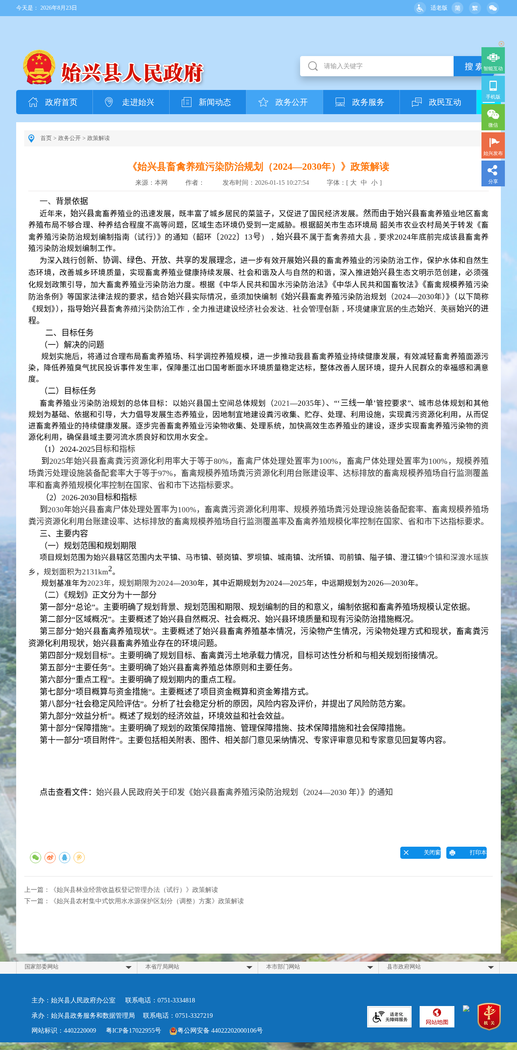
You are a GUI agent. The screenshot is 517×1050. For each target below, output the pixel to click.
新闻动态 (215, 102)
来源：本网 (151, 182)
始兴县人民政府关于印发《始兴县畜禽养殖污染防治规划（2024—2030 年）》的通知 (244, 792)
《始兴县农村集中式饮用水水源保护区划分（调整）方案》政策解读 (147, 901)
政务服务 (368, 102)
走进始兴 (138, 102)
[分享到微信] (35, 857)
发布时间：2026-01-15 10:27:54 (266, 182)
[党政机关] (489, 1018)
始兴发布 (493, 153)
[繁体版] (475, 8)
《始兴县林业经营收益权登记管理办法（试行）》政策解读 (134, 889)
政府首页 (61, 102)
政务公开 (291, 102)
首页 (46, 138)
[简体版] (457, 8)
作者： (195, 182)
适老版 (439, 8)
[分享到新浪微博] (50, 857)
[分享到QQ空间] (79, 857)
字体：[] (354, 182)
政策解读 (98, 138)
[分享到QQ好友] (64, 857)
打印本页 (472, 854)
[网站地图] (437, 1016)
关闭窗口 (426, 854)
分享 (493, 181)
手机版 (493, 97)
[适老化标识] (389, 1016)
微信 (493, 125)
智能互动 (493, 68)
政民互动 (445, 102)
